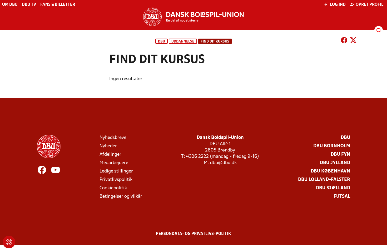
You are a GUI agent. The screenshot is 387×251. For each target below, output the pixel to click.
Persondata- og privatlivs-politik (193, 234)
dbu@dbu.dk (223, 163)
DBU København (330, 171)
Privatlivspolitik (116, 179)
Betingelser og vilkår (121, 196)
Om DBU (10, 5)
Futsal (342, 196)
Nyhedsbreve (113, 137)
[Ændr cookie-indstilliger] (9, 242)
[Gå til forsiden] (193, 17)
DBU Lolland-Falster (324, 179)
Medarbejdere (114, 163)
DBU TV (29, 5)
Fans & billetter (57, 5)
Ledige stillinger (116, 171)
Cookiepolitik (113, 188)
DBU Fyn (340, 154)
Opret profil (369, 5)
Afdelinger (110, 154)
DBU (161, 41)
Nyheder (108, 146)
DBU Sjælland (333, 188)
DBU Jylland (335, 163)
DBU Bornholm (331, 146)
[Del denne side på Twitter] (353, 41)
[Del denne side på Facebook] (344, 41)
